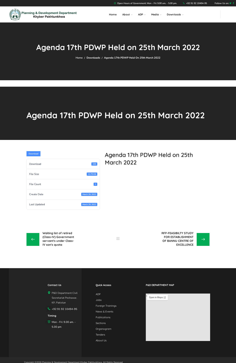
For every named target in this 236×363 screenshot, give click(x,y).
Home (79, 58)
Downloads (93, 58)
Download (33, 153)
